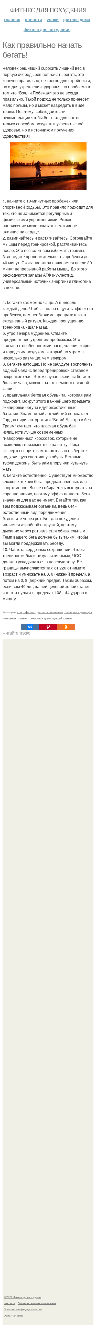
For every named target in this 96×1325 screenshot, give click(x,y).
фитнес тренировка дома (34, 618)
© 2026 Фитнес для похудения (22, 1297)
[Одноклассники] (66, 627)
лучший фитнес (62, 618)
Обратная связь (13, 1315)
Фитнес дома (76, 19)
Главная (12, 19)
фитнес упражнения (50, 612)
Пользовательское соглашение (37, 1303)
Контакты (9, 1303)
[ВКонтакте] (30, 627)
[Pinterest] (48, 627)
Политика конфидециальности (23, 1309)
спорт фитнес (26, 612)
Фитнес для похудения (47, 9)
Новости (33, 19)
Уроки (53, 19)
